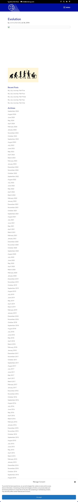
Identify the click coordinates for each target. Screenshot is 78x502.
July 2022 (11, 183)
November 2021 (13, 207)
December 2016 (13, 391)
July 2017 (11, 369)
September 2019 (13, 288)
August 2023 (12, 142)
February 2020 (12, 273)
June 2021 (11, 223)
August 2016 (12, 403)
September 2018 (13, 325)
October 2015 (12, 434)
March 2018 (11, 344)
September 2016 (13, 400)
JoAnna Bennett (15, 23)
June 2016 (11, 409)
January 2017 (12, 388)
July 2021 (11, 220)
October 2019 (12, 285)
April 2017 (11, 378)
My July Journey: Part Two (16, 100)
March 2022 (11, 195)
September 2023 (13, 139)
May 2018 (11, 338)
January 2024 (12, 130)
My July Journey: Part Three (17, 97)
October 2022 (12, 173)
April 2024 (11, 123)
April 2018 (11, 341)
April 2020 (11, 266)
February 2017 (12, 384)
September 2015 (13, 437)
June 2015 (11, 447)
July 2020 (11, 257)
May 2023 (11, 152)
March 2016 (11, 419)
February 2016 (12, 422)
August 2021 (12, 217)
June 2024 (11, 117)
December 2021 (13, 204)
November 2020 (13, 245)
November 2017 (13, 356)
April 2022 (11, 192)
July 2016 (11, 406)
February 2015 (12, 459)
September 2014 (13, 475)
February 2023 (12, 161)
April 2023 (11, 155)
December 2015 (13, 428)
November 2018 (13, 319)
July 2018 (11, 332)
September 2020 (13, 251)
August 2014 (12, 478)
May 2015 (11, 450)
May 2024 (11, 120)
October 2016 (12, 397)
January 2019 (12, 313)
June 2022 (11, 186)
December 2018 (13, 316)
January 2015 (12, 462)
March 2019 (11, 307)
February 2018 (12, 347)
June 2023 (11, 148)
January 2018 (12, 350)
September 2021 (13, 214)
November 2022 (13, 170)
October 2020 (12, 248)
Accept (39, 497)
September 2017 (13, 363)
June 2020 (11, 260)
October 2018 (12, 322)
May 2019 (11, 301)
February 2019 (12, 310)
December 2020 (13, 242)
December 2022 (13, 167)
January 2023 (12, 164)
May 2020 (11, 263)
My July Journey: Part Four (16, 94)
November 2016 (13, 394)
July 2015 (11, 444)
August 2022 (12, 179)
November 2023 (13, 133)
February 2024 (12, 127)
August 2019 (12, 291)
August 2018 (12, 329)
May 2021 (11, 226)
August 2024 (12, 114)
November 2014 (13, 468)
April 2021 (11, 229)
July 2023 (11, 145)
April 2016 (11, 415)
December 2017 (13, 353)
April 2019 (11, 304)
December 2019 (13, 279)
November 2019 (13, 282)
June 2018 (11, 335)
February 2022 (12, 198)
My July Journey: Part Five (16, 90)
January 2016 (12, 425)
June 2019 (11, 297)
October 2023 (12, 136)
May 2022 (11, 189)
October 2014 (12, 471)
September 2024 (13, 111)
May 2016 (11, 412)
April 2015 (11, 453)
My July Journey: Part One (16, 103)
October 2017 (12, 360)
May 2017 (11, 375)
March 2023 (11, 158)
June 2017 (11, 372)
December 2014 (13, 465)
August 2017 (12, 366)
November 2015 (13, 431)
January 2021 (12, 238)
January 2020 (12, 276)
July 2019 (11, 294)
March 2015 (11, 456)
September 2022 (13, 176)
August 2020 (12, 254)
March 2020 (11, 270)
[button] (75, 482)
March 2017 (11, 381)
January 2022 (12, 201)
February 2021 (12, 235)
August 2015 (12, 440)
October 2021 (12, 211)
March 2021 (11, 232)
